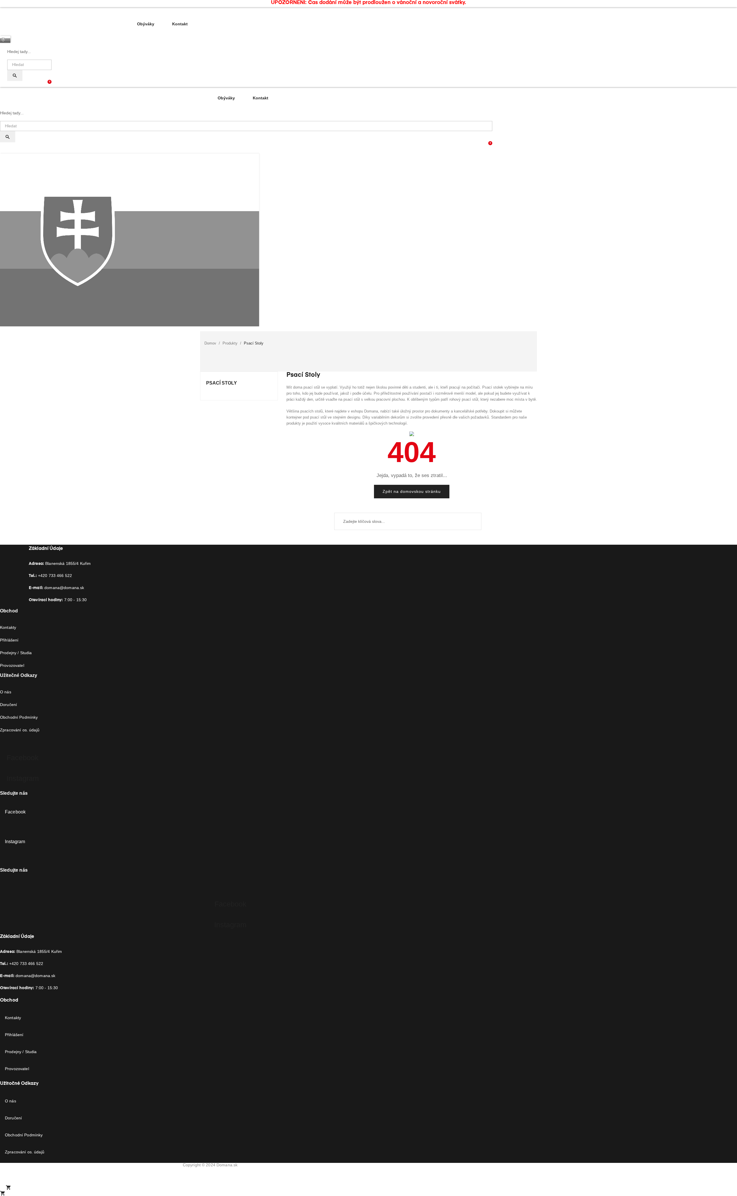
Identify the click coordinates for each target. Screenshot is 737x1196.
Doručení (8, 704)
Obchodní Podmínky (19, 717)
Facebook (15, 811)
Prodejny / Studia (16, 652)
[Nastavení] (49, 84)
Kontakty (8, 627)
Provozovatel (12, 665)
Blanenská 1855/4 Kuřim (60, 563)
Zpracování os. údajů (19, 730)
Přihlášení (9, 640)
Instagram (15, 841)
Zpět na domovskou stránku (412, 491)
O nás (5, 692)
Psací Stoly (221, 383)
